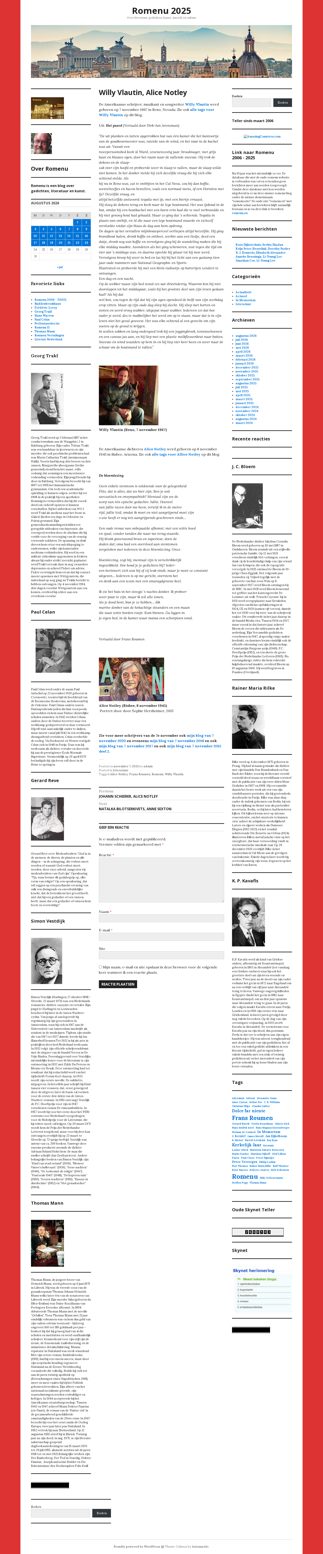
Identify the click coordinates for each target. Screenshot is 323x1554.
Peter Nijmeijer (265, 1157)
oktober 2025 (245, 375)
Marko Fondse (240, 1153)
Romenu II (42, 327)
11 (43, 236)
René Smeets (240, 1169)
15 (77, 236)
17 (35, 243)
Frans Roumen (139, 774)
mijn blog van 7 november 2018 (177, 741)
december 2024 (247, 407)
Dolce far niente (248, 1110)
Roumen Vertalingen (49, 335)
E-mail (106, 930)
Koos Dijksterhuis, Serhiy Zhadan (259, 245)
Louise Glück (240, 1149)
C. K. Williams (272, 1102)
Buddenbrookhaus (47, 304)
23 (86, 243)
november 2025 (247, 371)
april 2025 (243, 395)
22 (77, 243)
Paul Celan (42, 319)
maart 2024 (244, 423)
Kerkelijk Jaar (246, 1144)
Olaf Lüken (279, 1153)
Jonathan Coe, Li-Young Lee (256, 260)
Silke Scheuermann (271, 1177)
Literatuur (120, 770)
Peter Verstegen (245, 1162)
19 (51, 243)
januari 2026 (245, 363)
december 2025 (247, 367)
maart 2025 (244, 399)
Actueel (241, 296)
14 (69, 236)
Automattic (200, 1547)
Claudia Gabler (261, 1106)
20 (60, 243)
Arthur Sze (255, 1102)
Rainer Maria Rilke (260, 1165)
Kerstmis (268, 1145)
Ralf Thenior (281, 1165)
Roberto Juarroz (259, 1169)
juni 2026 (242, 344)
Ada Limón (238, 1098)
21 (69, 243)
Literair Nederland (48, 339)
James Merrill (255, 1136)
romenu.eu (240, 213)
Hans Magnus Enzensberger (273, 1127)
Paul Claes (247, 1157)
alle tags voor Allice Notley (176, 454)
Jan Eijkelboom (276, 1136)
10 (35, 236)
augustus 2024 (246, 419)
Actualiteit (243, 292)
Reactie (106, 855)
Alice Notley (155, 449)
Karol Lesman (255, 1140)
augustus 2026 (246, 336)
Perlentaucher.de (47, 323)
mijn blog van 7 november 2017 (126, 746)
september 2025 (247, 379)
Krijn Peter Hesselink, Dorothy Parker (263, 249)
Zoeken (283, 102)
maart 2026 (244, 355)
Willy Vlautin (197, 104)
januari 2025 (245, 403)
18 (43, 243)
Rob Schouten (280, 1169)
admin (148, 766)
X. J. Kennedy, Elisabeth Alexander (261, 253)
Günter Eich (282, 1123)
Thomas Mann (44, 331)
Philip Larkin (267, 1162)
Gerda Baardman (262, 1123)
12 (51, 236)
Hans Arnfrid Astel (243, 1127)
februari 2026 (246, 359)
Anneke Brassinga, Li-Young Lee (259, 256)
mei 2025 (242, 391)
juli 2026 (242, 340)
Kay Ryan (272, 1140)
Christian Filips (241, 1106)
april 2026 (243, 352)
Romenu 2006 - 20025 (50, 300)
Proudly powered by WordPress (137, 1547)
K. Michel (237, 1140)
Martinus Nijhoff (260, 1153)
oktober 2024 (245, 415)
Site (102, 948)
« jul (60, 267)
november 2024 (247, 411)
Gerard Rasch (240, 1123)
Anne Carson (239, 1102)
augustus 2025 (246, 383)
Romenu (157, 774)
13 (60, 236)
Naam (105, 911)
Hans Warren (44, 315)
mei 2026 (242, 348)
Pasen (235, 1157)
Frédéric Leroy (45, 308)
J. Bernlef (238, 1136)
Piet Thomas (240, 1165)
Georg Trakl (43, 311)
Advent (250, 1098)
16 (86, 236)
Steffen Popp (240, 1182)
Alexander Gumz (267, 1098)
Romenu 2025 (161, 10)
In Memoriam (246, 300)
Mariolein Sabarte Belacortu (267, 1149)
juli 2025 (242, 387)
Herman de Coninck (244, 1132)
